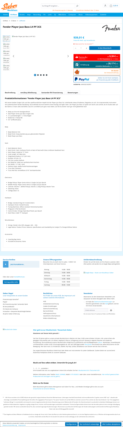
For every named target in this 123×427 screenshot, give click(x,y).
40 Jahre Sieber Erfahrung (11, 314)
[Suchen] (77, 6)
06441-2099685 (60, 374)
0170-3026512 (74, 374)
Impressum (22, 425)
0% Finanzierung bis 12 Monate (59, 10)
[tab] (10, 92)
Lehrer (100, 342)
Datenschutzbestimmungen (103, 302)
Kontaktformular (19, 277)
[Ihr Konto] (105, 5)
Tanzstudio (88, 344)
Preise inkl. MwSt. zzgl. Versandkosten (84, 40)
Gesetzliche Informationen (51, 316)
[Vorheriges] (13, 56)
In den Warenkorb (104, 48)
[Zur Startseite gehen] (9, 7)
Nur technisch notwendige (89, 424)
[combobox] (58, 6)
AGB (44, 301)
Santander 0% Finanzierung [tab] (52, 93)
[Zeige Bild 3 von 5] (41, 75)
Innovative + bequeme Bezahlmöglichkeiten (17, 311)
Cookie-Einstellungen (50, 306)
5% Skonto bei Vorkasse (10, 309)
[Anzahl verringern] (76, 48)
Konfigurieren (71, 424)
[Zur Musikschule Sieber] (10, 328)
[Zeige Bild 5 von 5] (46, 75)
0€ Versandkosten (8, 306)
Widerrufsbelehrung (49, 318)
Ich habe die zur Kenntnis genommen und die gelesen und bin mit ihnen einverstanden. (102, 304)
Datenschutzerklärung (50, 309)
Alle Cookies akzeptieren (111, 424)
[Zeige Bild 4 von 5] (43, 75)
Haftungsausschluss (49, 313)
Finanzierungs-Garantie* (11, 299)
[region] (36, 56)
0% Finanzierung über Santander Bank (15, 304)
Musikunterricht (84, 370)
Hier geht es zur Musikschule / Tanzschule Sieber (52, 330)
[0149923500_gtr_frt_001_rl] (41, 56)
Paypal (5, 302)
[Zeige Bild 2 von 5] (38, 75)
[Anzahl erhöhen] (87, 48)
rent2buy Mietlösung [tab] (28, 93)
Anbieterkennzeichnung (51, 304)
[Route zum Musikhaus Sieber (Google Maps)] (102, 276)
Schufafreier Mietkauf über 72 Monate (84, 10)
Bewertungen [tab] (73, 93)
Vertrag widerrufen (11, 282)
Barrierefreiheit (48, 311)
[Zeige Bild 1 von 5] (35, 75)
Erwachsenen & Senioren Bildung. (44, 389)
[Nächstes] (68, 56)
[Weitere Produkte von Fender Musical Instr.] (111, 28)
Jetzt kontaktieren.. (17, 264)
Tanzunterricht (95, 370)
